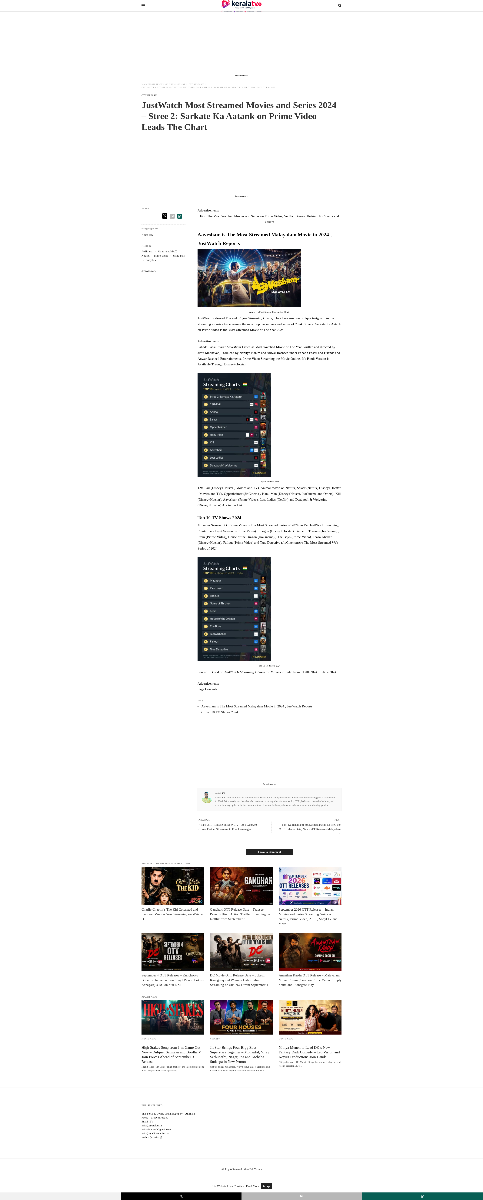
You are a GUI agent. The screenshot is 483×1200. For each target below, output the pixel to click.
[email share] (172, 216)
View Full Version (253, 1169)
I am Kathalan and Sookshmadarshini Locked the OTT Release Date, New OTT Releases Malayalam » (310, 829)
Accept (266, 1186)
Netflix (146, 255)
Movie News (149, 1039)
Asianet (215, 1039)
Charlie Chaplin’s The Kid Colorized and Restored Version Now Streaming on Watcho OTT (172, 914)
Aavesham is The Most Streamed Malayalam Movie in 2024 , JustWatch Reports (256, 706)
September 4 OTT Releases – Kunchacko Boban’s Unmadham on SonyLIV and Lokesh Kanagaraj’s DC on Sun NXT (173, 980)
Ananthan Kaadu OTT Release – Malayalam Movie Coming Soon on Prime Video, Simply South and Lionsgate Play (310, 980)
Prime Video (216, 537)
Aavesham (234, 347)
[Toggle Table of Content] (200, 701)
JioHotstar (147, 251)
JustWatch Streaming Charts (244, 672)
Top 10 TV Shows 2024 (221, 712)
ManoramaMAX (167, 251)
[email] (302, 1196)
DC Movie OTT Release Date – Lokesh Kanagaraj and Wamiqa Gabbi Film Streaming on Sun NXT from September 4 (239, 980)
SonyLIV (151, 259)
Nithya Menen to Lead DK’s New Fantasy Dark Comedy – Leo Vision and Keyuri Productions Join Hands (309, 1052)
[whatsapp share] (179, 216)
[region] (241, 44)
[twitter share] (164, 216)
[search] (339, 6)
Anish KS (220, 793)
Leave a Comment (269, 851)
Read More (253, 1186)
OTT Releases (197, 84)
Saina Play (179, 255)
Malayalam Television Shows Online (163, 84)
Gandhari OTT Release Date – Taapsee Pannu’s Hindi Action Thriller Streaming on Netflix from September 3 (240, 914)
